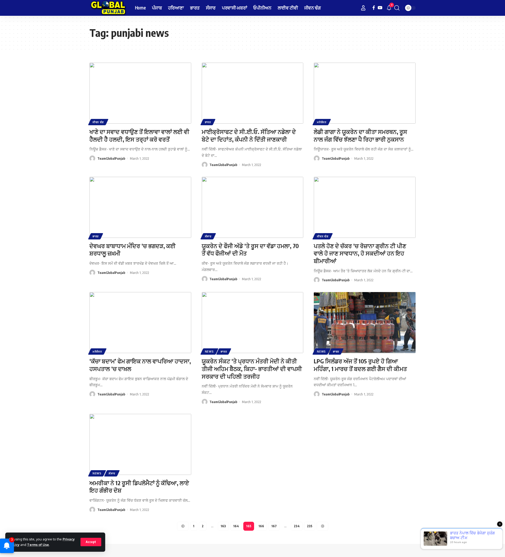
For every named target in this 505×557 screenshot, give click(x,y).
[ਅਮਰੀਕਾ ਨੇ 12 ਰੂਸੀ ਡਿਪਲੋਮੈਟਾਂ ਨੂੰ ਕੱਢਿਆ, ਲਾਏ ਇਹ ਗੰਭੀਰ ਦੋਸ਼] (140, 444)
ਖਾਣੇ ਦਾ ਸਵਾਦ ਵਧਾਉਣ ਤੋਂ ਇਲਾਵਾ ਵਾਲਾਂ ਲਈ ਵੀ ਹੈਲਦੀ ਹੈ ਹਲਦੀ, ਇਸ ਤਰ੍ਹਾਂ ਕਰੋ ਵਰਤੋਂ (139, 135)
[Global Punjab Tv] (108, 8)
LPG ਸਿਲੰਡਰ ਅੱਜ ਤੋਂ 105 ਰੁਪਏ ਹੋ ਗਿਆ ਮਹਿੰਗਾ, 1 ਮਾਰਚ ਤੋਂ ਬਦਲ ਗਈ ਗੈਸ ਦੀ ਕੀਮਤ (360, 364)
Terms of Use (38, 545)
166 (261, 526)
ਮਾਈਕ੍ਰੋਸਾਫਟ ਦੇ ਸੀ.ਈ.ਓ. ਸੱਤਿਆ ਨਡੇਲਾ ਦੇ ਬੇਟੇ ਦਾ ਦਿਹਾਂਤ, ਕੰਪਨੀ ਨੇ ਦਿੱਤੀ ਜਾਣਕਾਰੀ (249, 135)
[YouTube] (380, 7)
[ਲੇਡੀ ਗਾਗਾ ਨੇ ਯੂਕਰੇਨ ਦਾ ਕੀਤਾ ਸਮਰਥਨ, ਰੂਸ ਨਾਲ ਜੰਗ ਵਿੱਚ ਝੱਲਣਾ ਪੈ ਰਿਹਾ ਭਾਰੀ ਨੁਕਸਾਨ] (365, 93)
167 (274, 526)
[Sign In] (363, 8)
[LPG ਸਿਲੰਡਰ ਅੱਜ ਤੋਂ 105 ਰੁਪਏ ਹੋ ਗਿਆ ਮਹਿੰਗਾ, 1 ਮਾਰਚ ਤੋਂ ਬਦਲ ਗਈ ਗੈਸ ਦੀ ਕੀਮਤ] (365, 322)
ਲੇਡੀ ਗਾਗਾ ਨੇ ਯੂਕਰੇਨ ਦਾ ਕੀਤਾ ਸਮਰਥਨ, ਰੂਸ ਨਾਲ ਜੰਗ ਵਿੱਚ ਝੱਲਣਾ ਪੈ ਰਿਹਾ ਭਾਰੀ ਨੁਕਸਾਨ (360, 135)
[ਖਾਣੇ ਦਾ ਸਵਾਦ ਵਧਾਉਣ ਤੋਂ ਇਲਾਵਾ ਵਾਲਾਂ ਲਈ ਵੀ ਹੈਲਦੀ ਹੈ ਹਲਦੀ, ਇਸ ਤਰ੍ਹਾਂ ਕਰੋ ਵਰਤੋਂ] (140, 93)
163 (223, 526)
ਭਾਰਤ (208, 122)
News (209, 351)
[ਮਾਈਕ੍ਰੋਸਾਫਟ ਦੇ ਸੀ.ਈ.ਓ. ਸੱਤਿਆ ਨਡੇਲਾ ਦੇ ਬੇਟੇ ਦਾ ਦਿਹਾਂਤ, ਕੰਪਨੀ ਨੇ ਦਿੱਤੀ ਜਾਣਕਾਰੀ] (253, 93)
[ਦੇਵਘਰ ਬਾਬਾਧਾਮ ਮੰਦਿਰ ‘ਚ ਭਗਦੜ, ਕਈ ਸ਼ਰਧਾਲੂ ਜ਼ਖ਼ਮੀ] (140, 207)
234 (297, 526)
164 (236, 526)
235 (309, 526)
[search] (397, 7)
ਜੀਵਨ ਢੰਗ (98, 122)
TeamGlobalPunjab (111, 158)
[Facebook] (373, 7)
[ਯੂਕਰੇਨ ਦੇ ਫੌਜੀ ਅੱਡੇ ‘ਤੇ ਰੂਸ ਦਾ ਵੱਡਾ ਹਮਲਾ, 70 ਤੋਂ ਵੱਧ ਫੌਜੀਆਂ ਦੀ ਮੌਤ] (253, 207)
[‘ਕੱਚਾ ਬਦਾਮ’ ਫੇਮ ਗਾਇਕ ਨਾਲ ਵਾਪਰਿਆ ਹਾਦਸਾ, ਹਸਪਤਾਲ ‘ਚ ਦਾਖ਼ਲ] (140, 322)
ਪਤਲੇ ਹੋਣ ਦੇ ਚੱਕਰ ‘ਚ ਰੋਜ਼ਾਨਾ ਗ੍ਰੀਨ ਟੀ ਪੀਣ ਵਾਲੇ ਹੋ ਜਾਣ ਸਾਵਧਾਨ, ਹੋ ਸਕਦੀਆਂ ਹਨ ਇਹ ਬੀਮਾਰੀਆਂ (360, 253)
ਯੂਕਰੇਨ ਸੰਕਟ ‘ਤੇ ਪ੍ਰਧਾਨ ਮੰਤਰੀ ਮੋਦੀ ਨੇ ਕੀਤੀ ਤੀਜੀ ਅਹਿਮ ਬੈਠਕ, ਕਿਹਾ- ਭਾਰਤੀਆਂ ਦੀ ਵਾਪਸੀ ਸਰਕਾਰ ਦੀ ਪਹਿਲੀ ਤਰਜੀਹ (252, 368)
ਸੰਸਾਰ (208, 236)
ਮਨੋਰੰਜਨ (321, 122)
